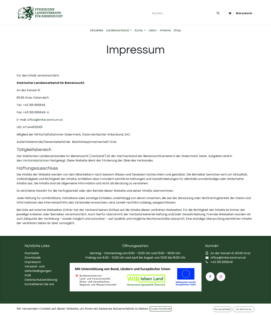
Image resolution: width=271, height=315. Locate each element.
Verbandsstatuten (36, 160)
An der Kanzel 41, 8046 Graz (230, 253)
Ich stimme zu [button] (244, 309)
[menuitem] (96, 30)
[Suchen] (218, 13)
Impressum (33, 262)
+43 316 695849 (221, 262)
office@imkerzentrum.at (45, 120)
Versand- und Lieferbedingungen (38, 268)
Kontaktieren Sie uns (39, 284)
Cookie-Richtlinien (160, 308)
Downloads (33, 257)
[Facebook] (210, 276)
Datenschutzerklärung (41, 280)
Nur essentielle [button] (222, 309)
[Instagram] (220, 276)
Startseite (32, 253)
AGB (28, 275)
